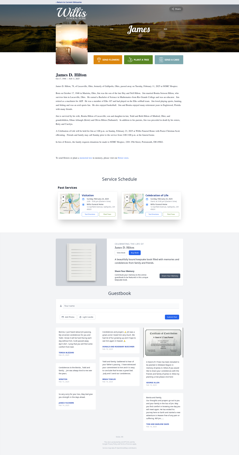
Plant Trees (107, 214)
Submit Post (172, 317)
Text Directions (90, 214)
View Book (121, 253)
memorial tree (86, 157)
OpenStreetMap (122, 448)
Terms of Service (126, 444)
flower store (123, 157)
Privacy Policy (112, 444)
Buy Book (135, 253)
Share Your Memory (170, 276)
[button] (69, 201)
